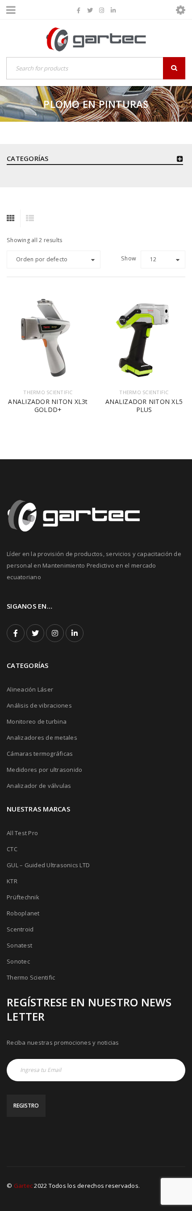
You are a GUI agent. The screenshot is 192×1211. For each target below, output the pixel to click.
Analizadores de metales (42, 737)
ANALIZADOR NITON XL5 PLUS (144, 405)
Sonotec (18, 961)
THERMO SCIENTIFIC (47, 392)
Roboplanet (23, 913)
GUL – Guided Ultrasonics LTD (48, 865)
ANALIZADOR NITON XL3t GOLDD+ (48, 405)
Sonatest (19, 945)
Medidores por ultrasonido (44, 770)
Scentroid (20, 929)
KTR (12, 881)
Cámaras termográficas (40, 754)
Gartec (23, 1186)
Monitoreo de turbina (37, 721)
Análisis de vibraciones (39, 705)
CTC (12, 849)
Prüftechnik (23, 897)
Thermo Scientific (31, 977)
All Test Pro (22, 833)
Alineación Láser (30, 689)
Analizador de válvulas (39, 786)
